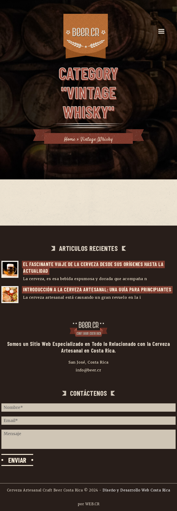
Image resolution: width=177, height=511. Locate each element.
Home (69, 139)
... (149, 278)
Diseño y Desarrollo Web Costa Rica (136, 490)
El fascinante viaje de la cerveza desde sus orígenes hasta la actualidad (94, 267)
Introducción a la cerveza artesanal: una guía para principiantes (97, 289)
